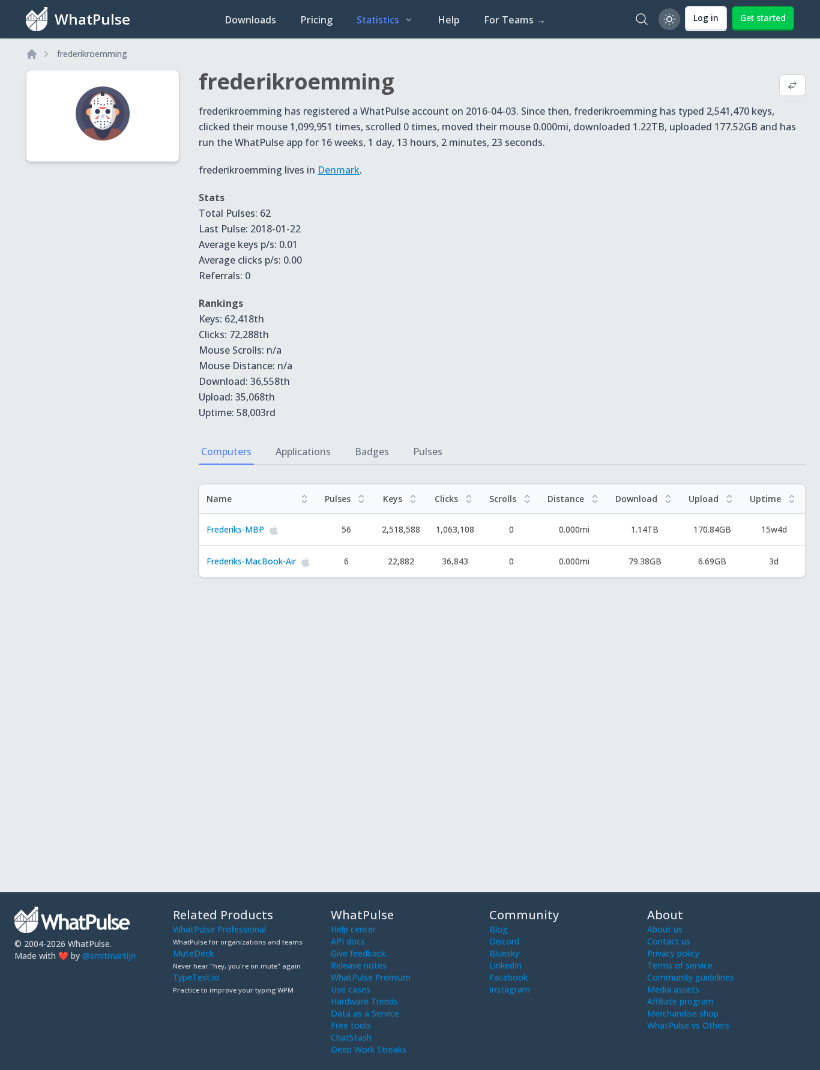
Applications (303, 451)
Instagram (509, 989)
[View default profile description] (792, 86)
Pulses (427, 451)
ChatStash (351, 1037)
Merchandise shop (683, 1013)
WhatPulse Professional (219, 929)
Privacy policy (673, 953)
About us (665, 929)
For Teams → (515, 19)
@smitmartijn (109, 955)
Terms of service (680, 965)
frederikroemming (92, 53)
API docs (348, 941)
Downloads (250, 19)
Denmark (339, 170)
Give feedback (358, 953)
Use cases (350, 989)
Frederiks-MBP (235, 529)
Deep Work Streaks (368, 1049)
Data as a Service (365, 1013)
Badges (372, 451)
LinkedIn (505, 965)
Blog (498, 929)
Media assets (673, 989)
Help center (353, 929)
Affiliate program (680, 1001)
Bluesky (504, 953)
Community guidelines (690, 977)
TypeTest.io (196, 977)
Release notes (359, 965)
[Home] (32, 54)
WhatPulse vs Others (688, 1025)
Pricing (316, 19)
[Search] (642, 19)
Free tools (351, 1025)
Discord (504, 941)
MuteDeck (193, 953)
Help (449, 19)
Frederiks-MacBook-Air (251, 561)
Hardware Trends (364, 1001)
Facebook (508, 977)
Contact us (668, 941)
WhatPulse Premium (371, 977)
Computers (226, 451)
